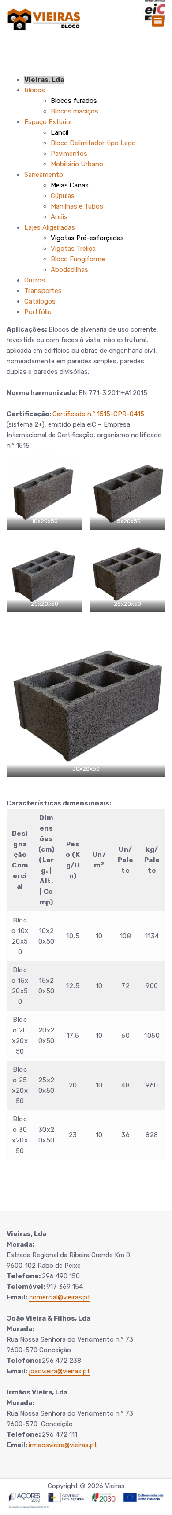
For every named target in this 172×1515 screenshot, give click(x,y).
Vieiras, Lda (44, 80)
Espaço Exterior (48, 122)
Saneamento (43, 175)
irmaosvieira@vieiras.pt (63, 1445)
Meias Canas (70, 185)
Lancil (59, 132)
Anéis (59, 217)
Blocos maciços (74, 111)
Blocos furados (74, 101)
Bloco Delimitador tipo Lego (93, 143)
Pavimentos (69, 153)
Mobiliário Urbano (77, 164)
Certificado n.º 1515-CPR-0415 (98, 414)
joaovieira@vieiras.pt (59, 1371)
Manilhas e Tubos (77, 206)
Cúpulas (63, 196)
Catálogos (40, 301)
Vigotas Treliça (73, 248)
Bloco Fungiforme (78, 259)
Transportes (43, 291)
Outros (34, 280)
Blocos (34, 90)
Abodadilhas (69, 270)
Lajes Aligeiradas (49, 227)
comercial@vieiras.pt (59, 1297)
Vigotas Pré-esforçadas (87, 238)
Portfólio (38, 312)
